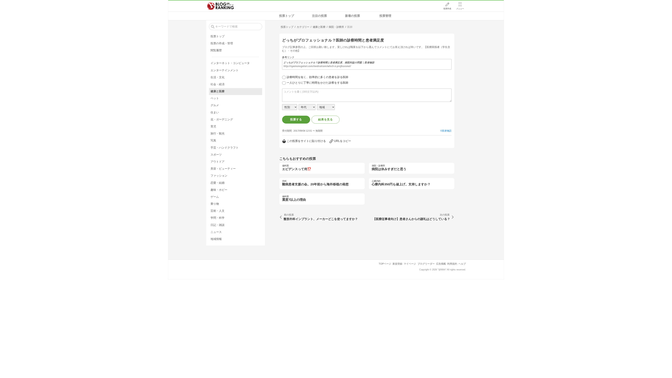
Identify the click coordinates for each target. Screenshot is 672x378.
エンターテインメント (225, 70)
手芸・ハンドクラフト (225, 147)
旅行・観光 (218, 133)
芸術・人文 (218, 210)
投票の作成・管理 (222, 43)
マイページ (410, 263)
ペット (215, 98)
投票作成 (447, 9)
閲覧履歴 (216, 50)
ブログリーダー (426, 263)
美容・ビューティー (223, 168)
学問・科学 (218, 217)
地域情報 (216, 238)
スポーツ (216, 154)
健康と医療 (218, 91)
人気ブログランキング (220, 6)
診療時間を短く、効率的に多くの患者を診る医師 (317, 77)
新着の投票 (352, 16)
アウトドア (218, 161)
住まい (215, 112)
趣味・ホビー (219, 189)
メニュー (460, 9)
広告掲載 (441, 263)
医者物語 (446, 130)
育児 (213, 126)
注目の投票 (319, 16)
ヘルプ (462, 263)
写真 (213, 140)
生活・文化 (218, 77)
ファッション (219, 175)
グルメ (215, 105)
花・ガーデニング (222, 119)
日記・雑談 (218, 224)
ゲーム (215, 196)
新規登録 (397, 263)
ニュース (216, 231)
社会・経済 (218, 84)
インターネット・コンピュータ (230, 63)
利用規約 (452, 263)
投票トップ (286, 16)
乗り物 (215, 203)
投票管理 (385, 16)
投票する (296, 119)
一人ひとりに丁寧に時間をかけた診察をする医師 (317, 82)
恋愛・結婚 (218, 182)
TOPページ (385, 263)
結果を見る (325, 119)
